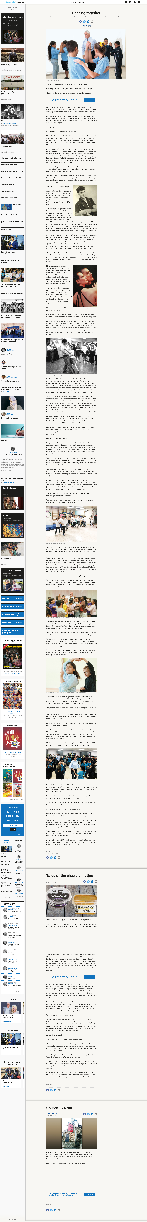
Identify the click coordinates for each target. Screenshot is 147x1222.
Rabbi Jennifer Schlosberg (9, 482)
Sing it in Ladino (9, 488)
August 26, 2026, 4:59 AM (13, 908)
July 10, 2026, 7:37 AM (12, 975)
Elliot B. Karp (6, 391)
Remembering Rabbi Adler (9, 215)
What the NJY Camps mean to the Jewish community (12, 563)
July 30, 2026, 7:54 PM (12, 940)
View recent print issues (14, 671)
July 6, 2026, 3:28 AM (12, 982)
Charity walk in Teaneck (9, 198)
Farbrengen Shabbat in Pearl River (12, 178)
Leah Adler (6, 1086)
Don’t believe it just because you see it (12, 93)
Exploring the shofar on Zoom (10, 253)
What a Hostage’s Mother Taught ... (18, 861)
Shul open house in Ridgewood (11, 158)
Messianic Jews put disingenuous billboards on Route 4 (10, 98)
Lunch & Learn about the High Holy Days (12, 222)
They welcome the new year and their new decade (12, 24)
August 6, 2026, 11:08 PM (13, 932)
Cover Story (50, 853)
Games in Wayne (6, 229)
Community (12, 1031)
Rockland (13, 1063)
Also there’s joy (7, 354)
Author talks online (17, 205)
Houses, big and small (9, 418)
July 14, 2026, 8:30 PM (12, 966)
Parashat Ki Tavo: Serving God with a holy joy (12, 479)
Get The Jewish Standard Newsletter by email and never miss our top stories (63, 100)
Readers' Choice (12, 725)
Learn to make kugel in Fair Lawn (12, 293)
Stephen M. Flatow (19, 848)
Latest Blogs (19, 841)
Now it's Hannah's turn (18, 851)
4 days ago (3, 853)
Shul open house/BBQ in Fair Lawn (12, 171)
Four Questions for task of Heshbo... (14, 953)
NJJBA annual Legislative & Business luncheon (12, 341)
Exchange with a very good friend (19, 884)
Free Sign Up (89, 100)
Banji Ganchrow (13, 452)
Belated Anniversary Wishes (14, 945)
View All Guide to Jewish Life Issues (14, 716)
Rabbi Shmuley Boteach (12, 363)
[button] (145, 2)
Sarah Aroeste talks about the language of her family (13, 493)
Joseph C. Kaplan (19, 882)
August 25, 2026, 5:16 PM (13, 915)
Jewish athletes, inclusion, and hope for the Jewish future (11, 388)
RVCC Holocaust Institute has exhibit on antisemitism (12, 316)
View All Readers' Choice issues (14, 755)
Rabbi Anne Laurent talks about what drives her (12, 576)
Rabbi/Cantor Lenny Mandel (9, 123)
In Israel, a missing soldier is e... (19, 873)
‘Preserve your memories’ (11, 121)
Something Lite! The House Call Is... (14, 962)
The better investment (10, 381)
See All (9, 897)
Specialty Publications (9, 765)
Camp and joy (6, 559)
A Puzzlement (12, 978)
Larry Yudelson (52, 881)
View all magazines (16, 799)
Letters (4, 441)
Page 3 (49, 1086)
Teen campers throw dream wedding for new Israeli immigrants (12, 151)
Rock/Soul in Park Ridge (9, 164)
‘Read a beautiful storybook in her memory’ (8, 1017)
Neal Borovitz (11, 951)
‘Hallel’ (5, 516)
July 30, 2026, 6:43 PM (12, 949)
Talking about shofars (8, 191)
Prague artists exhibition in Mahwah (10, 261)
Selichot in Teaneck (7, 184)
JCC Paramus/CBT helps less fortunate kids (11, 285)
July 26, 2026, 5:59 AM (12, 958)
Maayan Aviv (18, 859)
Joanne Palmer (87, 25)
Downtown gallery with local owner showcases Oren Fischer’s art (12, 521)
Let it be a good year (9, 65)
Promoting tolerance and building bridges (11, 1081)
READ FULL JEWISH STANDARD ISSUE (13, 641)
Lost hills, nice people (12, 455)
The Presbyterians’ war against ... (15, 986)
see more (20, 598)
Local (56, 853)
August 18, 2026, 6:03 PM (13, 923)
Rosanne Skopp (10, 414)
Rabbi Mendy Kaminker (11, 377)
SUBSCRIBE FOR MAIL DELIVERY (13, 673)
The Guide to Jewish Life (13, 681)
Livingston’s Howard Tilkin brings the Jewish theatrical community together (11, 69)
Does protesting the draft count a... (13, 970)
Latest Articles (7, 841)
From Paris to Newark (12, 570)
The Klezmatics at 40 (13, 17)
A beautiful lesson (8, 147)
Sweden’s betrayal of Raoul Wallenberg (11, 367)
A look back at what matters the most (11, 125)
